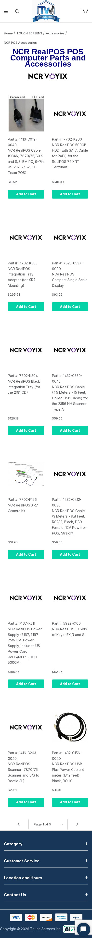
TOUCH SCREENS (29, 33)
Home (8, 33)
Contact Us (15, 894)
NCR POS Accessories (20, 42)
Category (13, 843)
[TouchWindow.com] (46, 11)
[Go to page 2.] (77, 824)
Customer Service (21, 860)
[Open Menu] (6, 11)
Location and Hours (23, 877)
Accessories (55, 33)
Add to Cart (26, 194)
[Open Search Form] (17, 11)
